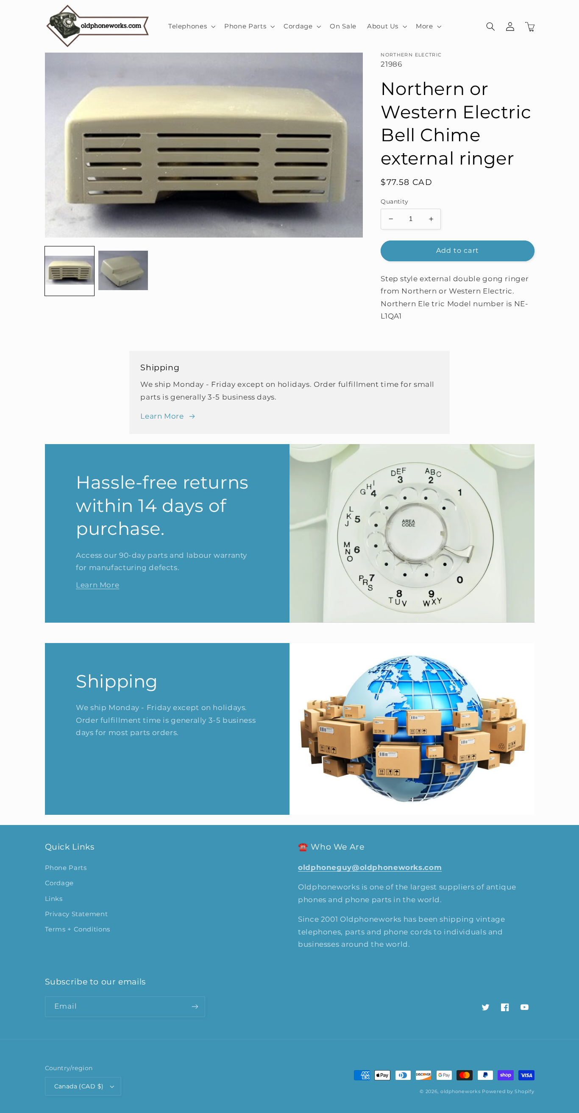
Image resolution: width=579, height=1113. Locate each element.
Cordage (59, 883)
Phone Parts (66, 868)
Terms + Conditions (77, 929)
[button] (191, 26)
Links (54, 899)
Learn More (162, 416)
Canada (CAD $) (79, 1086)
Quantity (394, 201)
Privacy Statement (76, 914)
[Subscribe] (194, 1006)
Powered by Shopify (508, 1091)
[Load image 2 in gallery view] (123, 271)
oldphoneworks (460, 1091)
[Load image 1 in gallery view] (69, 271)
